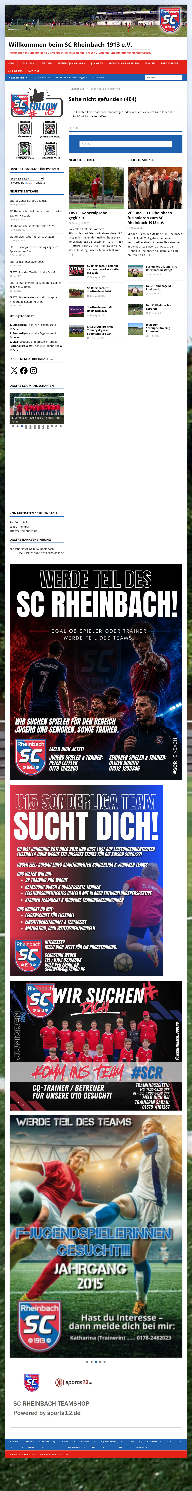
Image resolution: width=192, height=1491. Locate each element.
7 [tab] (39, 426)
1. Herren (13, 1441)
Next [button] (59, 407)
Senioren (46, 63)
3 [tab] (22, 426)
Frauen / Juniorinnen (71, 63)
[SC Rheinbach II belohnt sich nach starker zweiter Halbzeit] (76, 270)
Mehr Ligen (27, 63)
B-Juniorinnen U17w (84, 1441)
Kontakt (33, 70)
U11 (112, 1447)
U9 (103, 1447)
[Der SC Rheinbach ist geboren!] (135, 309)
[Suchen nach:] (163, 77)
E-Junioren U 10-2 (77, 1447)
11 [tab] (56, 426)
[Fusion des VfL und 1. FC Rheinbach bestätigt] (135, 271)
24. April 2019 (137, 228)
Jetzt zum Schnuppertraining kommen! (158, 328)
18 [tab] (48, 428)
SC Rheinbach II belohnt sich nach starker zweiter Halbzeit (103, 269)
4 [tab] (26, 426)
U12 (61, 1447)
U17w (131, 1441)
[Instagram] (33, 370)
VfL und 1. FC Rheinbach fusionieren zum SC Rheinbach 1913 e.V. (150, 217)
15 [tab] (35, 428)
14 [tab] (31, 428)
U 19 (169, 1441)
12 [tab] (61, 426)
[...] (71, 254)
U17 (179, 1441)
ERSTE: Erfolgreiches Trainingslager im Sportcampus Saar (100, 330)
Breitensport (169, 63)
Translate (39, 182)
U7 (129, 1447)
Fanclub (150, 63)
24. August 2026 (80, 223)
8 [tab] (43, 426)
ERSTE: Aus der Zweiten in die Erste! (33, 272)
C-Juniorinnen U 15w (150, 1441)
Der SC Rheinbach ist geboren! (159, 306)
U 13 (51, 1447)
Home (11, 63)
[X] (14, 370)
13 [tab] (26, 428)
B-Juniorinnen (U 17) (111, 1441)
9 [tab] (48, 426)
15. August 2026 (97, 295)
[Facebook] (23, 370)
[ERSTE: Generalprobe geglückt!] (96, 188)
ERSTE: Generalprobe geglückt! (88, 215)
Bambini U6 (141, 1447)
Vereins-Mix (15, 70)
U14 (41, 1447)
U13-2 (31, 1447)
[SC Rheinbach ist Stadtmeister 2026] (76, 292)
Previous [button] (14, 407)
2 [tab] (17, 426)
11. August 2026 (97, 315)
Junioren (97, 63)
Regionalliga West (21, 346)
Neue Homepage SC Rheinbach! (159, 287)
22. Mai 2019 (155, 274)
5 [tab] (30, 426)
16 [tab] (39, 428)
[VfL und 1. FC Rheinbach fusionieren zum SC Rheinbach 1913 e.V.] (155, 188)
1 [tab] (13, 426)
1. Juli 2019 (154, 335)
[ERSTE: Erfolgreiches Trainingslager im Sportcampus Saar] (76, 331)
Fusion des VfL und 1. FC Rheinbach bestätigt (162, 268)
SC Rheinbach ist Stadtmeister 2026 (99, 289)
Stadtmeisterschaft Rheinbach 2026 (99, 309)
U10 (94, 1447)
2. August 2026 (97, 338)
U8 (120, 1447)
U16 (21, 1447)
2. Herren (28, 1441)
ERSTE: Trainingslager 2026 (27, 261)
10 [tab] (52, 426)
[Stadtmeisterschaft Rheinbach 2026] (76, 311)
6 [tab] (35, 426)
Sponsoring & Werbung (124, 63)
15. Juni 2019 (155, 293)
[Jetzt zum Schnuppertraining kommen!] (135, 329)
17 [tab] (43, 428)
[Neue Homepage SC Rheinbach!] (135, 290)
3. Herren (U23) (47, 1441)
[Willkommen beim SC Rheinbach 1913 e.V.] (96, 34)
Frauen (64, 1441)
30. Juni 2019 (155, 313)
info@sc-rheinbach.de (23, 531)
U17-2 (10, 1447)
